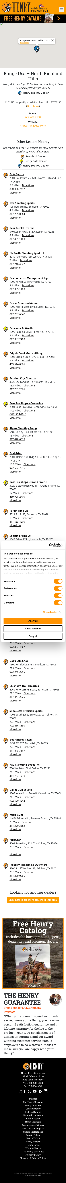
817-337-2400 (17, 339)
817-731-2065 (17, 389)
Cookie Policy (33, 1135)
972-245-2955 (17, 672)
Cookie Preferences (33, 1131)
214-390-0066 (17, 875)
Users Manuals (33, 1121)
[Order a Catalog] (33, 953)
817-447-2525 (17, 697)
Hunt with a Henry (33, 1115)
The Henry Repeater (33, 1102)
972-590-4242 (17, 800)
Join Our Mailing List (33, 1128)
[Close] (53, 40)
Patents (33, 1098)
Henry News (33, 1144)
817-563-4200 (17, 521)
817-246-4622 (17, 264)
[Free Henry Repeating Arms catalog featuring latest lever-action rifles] (33, 18)
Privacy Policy (33, 1154)
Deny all (33, 636)
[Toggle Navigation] (61, 9)
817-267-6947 (17, 314)
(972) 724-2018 (18, 414)
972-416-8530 (17, 725)
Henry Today (33, 1138)
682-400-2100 (33, 117)
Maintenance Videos (33, 1125)
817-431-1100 (17, 239)
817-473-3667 (17, 750)
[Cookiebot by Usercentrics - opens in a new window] (49, 545)
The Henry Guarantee (33, 1151)
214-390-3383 (17, 825)
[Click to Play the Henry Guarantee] (55, 999)
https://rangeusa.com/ (33, 125)
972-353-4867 (17, 647)
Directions (24, 43)
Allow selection (33, 628)
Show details (49, 612)
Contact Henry (33, 1108)
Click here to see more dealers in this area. (33, 899)
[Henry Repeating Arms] (25, 7)
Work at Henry (33, 1148)
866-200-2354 (36, 1083)
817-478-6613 (17, 439)
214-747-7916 (17, 775)
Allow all (33, 621)
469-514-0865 (17, 364)
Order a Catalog (33, 1112)
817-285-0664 (17, 214)
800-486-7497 (17, 189)
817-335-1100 (17, 289)
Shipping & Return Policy (33, 1158)
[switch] (58, 588)
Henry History (33, 1141)
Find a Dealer (33, 1118)
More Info (15, 192)
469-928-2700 (17, 496)
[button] (59, 9)
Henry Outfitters (33, 1105)
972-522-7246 (17, 468)
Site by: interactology (33, 1175)
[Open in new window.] (20, 1091)
